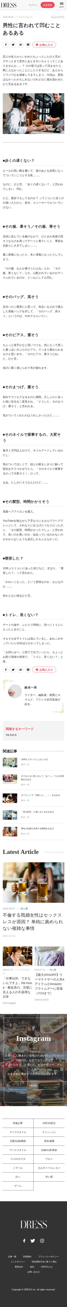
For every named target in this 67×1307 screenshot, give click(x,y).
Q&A (32, 1267)
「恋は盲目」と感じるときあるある (37, 812)
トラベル (18, 1168)
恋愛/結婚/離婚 (18, 1141)
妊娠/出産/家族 (49, 1150)
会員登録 (47, 5)
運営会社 (19, 1267)
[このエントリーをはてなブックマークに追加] (21, 45)
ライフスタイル (25, 17)
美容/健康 (49, 1141)
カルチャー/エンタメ (49, 1168)
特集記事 (18, 1123)
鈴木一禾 (31, 687)
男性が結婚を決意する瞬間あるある (37, 828)
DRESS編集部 (9, 1003)
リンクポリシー (17, 1262)
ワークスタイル (17, 1150)
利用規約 (27, 1256)
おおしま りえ (9, 936)
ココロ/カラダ (17, 1159)
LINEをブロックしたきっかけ (34, 759)
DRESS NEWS (42, 1000)
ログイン (33, 5)
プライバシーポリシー (48, 1256)
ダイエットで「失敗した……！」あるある (40, 795)
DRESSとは (46, 1267)
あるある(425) (57, 17)
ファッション (49, 1132)
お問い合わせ (33, 1272)
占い (17, 1176)
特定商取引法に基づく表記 (44, 1262)
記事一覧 (12, 1256)
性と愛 (24, 908)
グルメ (49, 1159)
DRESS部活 (49, 1123)
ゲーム (17, 1185)
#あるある (11, 734)
